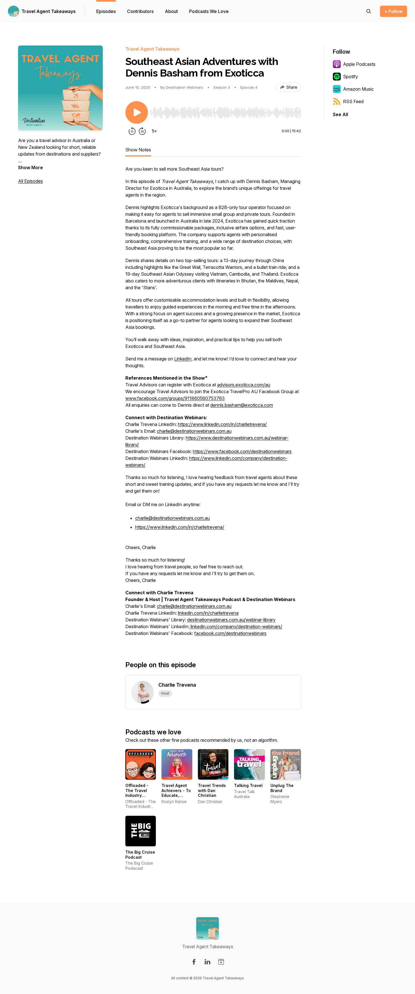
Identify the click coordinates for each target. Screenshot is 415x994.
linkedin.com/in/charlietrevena (208, 613)
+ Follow (394, 11)
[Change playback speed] (154, 131)
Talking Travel (248, 785)
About (171, 11)
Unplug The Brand (282, 788)
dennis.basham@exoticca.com (241, 405)
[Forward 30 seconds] (142, 131)
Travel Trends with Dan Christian (212, 790)
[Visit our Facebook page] (194, 962)
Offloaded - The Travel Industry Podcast (136, 793)
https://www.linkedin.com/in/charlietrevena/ (222, 424)
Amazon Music (358, 89)
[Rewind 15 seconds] (132, 131)
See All (340, 114)
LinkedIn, (183, 359)
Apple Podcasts (359, 64)
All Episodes (30, 181)
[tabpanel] (213, 404)
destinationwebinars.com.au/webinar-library (231, 620)
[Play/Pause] (136, 112)
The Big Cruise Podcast (140, 855)
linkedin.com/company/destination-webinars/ (235, 626)
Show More (30, 167)
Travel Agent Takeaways (48, 11)
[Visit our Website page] (221, 962)
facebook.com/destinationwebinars (230, 633)
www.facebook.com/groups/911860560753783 (175, 398)
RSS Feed (353, 101)
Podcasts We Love (209, 11)
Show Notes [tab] (138, 150)
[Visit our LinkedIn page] (207, 962)
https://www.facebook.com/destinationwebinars (242, 451)
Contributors (140, 11)
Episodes (106, 11)
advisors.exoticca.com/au (243, 385)
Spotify (350, 76)
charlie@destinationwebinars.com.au (194, 431)
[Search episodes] (368, 11)
